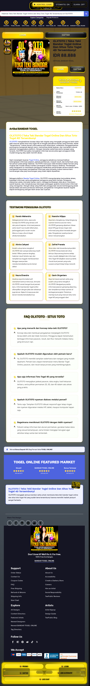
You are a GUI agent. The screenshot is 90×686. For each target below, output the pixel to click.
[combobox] (42, 13)
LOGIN (23, 35)
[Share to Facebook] (16, 523)
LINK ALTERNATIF (66, 673)
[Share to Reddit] (34, 523)
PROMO (25, 666)
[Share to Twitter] (9, 523)
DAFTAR (66, 35)
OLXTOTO (13, 142)
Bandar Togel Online (31, 178)
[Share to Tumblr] (40, 523)
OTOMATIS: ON (63, 4)
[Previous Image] (14, 58)
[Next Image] (48, 58)
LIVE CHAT (45, 680)
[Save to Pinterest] (28, 523)
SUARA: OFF (79, 4)
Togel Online (34, 160)
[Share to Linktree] (22, 523)
